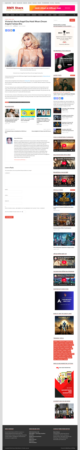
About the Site (19, 2)
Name (6, 189)
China (63, 344)
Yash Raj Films (60, 359)
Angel (10, 102)
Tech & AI (40, 14)
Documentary (66, 346)
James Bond (59, 350)
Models (10, 19)
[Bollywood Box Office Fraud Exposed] (64, 219)
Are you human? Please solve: (12, 211)
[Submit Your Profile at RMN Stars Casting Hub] (28, 113)
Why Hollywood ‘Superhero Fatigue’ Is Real (63, 247)
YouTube (65, 359)
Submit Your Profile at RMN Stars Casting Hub (27, 119)
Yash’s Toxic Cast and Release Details (64, 94)
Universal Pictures (62, 357)
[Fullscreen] (73, 150)
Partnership (35, 2)
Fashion (6, 19)
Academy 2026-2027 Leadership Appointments (68, 130)
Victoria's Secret (26, 102)
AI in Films (52, 2)
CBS (60, 344)
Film (58, 348)
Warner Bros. (69, 357)
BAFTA (66, 343)
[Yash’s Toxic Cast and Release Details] (64, 78)
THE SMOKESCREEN (45, 2)
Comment (7, 173)
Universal (56, 357)
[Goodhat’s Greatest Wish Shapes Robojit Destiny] (57, 115)
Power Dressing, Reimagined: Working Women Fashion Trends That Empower (12, 120)
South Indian (67, 92)
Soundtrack (59, 355)
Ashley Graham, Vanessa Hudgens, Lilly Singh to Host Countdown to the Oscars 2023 (43, 120)
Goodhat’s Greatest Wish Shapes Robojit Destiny (67, 116)
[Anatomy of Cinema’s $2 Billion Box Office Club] (57, 122)
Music (49, 14)
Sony (55, 355)
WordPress (68, 448)
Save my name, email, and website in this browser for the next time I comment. (25, 208)
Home (7, 14)
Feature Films (56, 92)
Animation (62, 343)
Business (34, 14)
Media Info (25, 2)
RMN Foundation (33, 442)
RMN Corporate (32, 439)
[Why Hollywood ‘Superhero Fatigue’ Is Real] (64, 239)
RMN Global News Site (34, 432)
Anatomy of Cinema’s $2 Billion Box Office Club (67, 123)
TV (17, 14)
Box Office (56, 344)
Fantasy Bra (19, 102)
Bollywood (71, 343)
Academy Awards (69, 341)
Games (54, 14)
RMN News (31, 440)
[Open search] (74, 14)
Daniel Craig (56, 346)
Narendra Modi (57, 352)
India (55, 350)
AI (54, 343)
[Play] (55, 150)
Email (6, 195)
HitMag (73, 448)
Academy (55, 341)
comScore (71, 344)
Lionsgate (64, 350)
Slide (13, 19)
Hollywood (67, 348)
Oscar (66, 352)
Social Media (71, 353)
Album (57, 343)
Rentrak (60, 353)
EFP (71, 346)
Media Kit (39, 2)
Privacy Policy (57, 2)
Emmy (55, 348)
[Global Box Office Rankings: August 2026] (57, 108)
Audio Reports (61, 14)
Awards (28, 14)
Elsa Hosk (14, 102)
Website (7, 200)
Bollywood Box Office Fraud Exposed (62, 228)
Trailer (68, 355)
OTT (45, 14)
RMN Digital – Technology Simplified (37, 433)
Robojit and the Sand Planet (35, 436)
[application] (64, 146)
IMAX (71, 348)
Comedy (66, 344)
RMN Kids (31, 435)
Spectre (63, 355)
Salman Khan (65, 353)
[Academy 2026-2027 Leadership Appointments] (57, 129)
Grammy (62, 348)
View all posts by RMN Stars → (20, 159)
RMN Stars (16, 26)
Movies (12, 14)
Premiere (55, 353)
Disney (61, 346)
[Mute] (71, 150)
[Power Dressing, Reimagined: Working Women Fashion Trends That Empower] (12, 113)
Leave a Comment (22, 26)
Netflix (62, 352)
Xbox (55, 359)
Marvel (69, 350)
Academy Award (62, 341)
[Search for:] (64, 20)
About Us (14, 2)
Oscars (69, 352)
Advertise (29, 2)
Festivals (22, 14)
